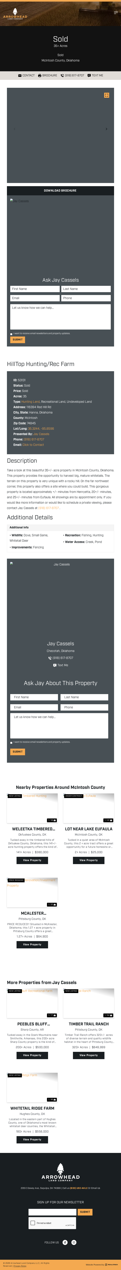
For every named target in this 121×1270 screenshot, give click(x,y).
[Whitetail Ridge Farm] (32, 1087)
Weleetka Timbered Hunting (32, 829)
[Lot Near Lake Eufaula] (88, 808)
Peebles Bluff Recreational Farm (32, 1024)
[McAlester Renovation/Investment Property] (32, 892)
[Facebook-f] (65, 1242)
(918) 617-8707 (34, 440)
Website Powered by (95, 1265)
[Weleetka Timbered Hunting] (32, 808)
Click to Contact (33, 445)
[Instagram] (73, 1242)
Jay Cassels (41, 434)
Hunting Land (30, 402)
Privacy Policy (20, 1266)
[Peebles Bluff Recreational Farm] (32, 1003)
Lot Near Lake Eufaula (88, 829)
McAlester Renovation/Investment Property (32, 913)
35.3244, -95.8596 (41, 429)
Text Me (63, 665)
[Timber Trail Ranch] (88, 1003)
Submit (18, 339)
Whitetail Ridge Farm (32, 1108)
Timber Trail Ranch (89, 1024)
